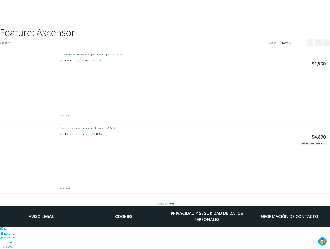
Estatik (171, 203)
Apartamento (66, 115)
